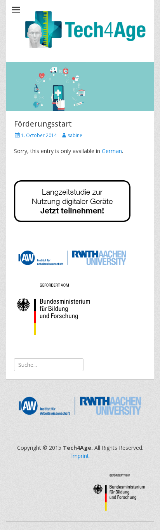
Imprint (80, 456)
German (112, 151)
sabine (75, 135)
